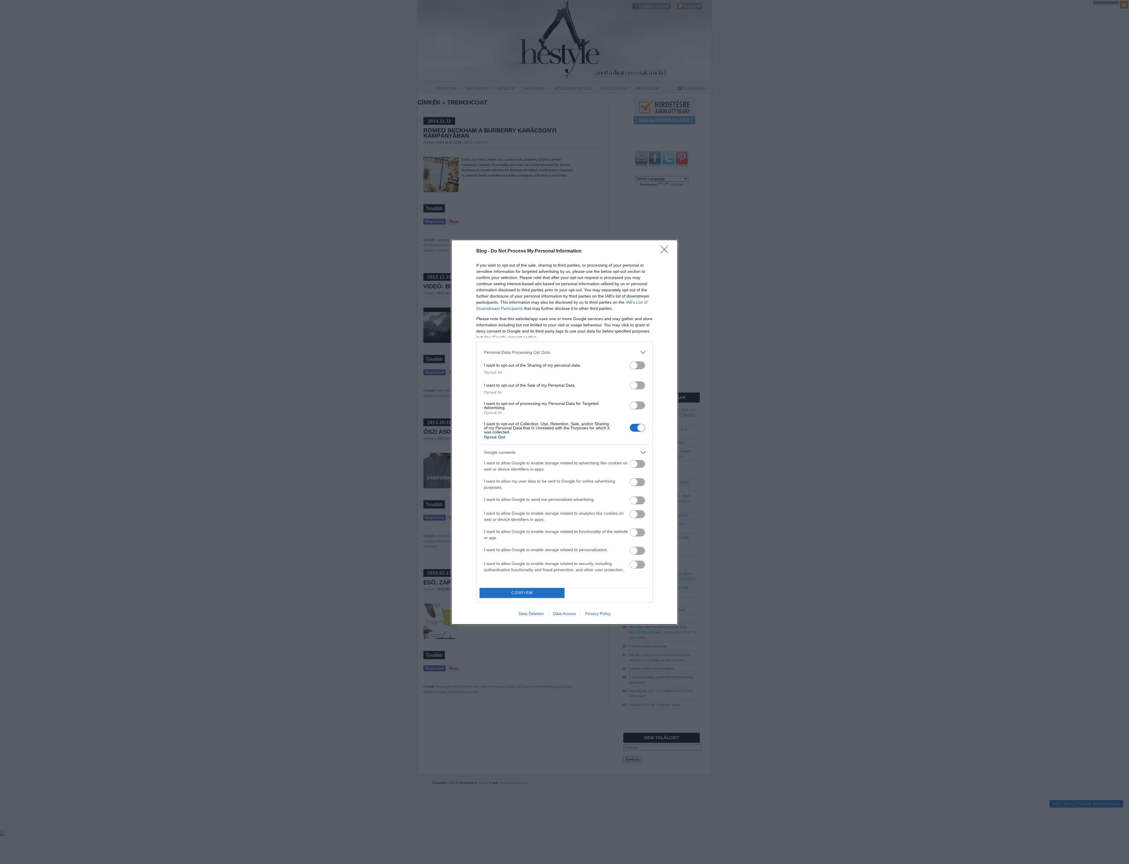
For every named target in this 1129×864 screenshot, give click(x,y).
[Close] (666, 251)
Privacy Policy (598, 613)
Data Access (564, 613)
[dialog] (564, 432)
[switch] (637, 365)
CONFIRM (522, 593)
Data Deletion (531, 613)
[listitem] (564, 352)
